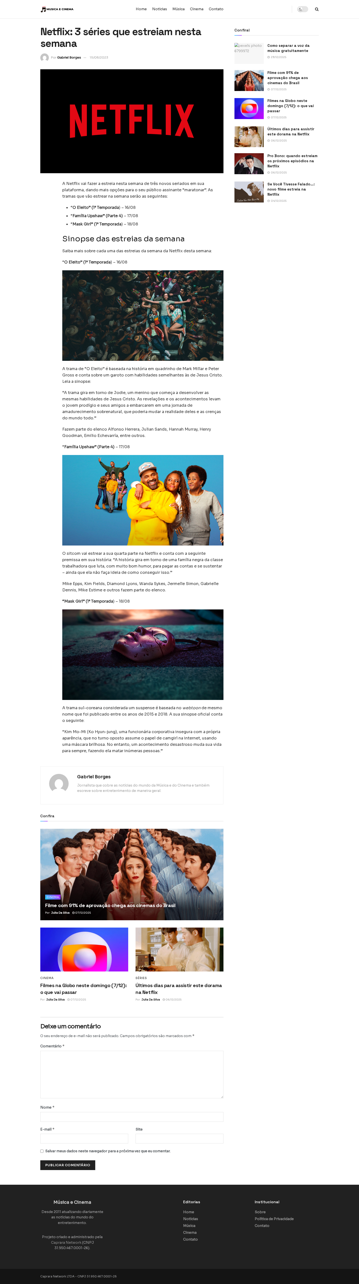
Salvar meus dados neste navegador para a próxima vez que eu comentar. (107, 1151)
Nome (47, 1107)
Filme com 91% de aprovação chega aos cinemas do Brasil (110, 905)
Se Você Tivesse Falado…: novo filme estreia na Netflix (291, 189)
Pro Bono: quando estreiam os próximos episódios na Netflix (292, 160)
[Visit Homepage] (70, 9)
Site (139, 1129)
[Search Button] (317, 9)
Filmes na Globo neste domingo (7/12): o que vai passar (290, 105)
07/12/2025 (82, 912)
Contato (216, 9)
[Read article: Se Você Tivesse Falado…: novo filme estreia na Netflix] (249, 192)
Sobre (260, 1212)
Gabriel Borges (69, 57)
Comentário (52, 1046)
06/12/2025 (173, 999)
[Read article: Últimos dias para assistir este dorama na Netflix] (179, 949)
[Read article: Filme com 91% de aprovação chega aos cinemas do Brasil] (131, 874)
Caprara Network (66, 1242)
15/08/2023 (99, 57)
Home (141, 9)
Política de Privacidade (274, 1219)
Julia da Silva (60, 912)
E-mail (47, 1129)
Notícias (159, 9)
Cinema (196, 9)
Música (178, 9)
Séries (141, 978)
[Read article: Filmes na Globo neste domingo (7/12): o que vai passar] (84, 949)
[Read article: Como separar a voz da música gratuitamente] (249, 53)
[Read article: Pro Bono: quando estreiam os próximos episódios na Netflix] (249, 163)
